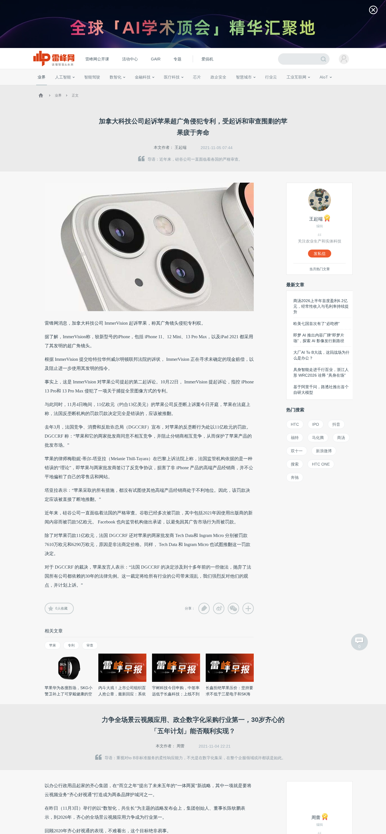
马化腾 (318, 437)
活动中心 (130, 59)
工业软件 (265, 87)
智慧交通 (228, 87)
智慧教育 (211, 87)
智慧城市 (244, 77)
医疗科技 (172, 77)
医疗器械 (161, 87)
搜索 (295, 464)
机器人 (333, 87)
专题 (177, 59)
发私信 (320, 253)
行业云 (271, 77)
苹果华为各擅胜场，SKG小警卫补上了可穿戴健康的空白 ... (68, 693)
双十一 (297, 451)
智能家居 (348, 87)
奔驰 (295, 477)
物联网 (301, 87)
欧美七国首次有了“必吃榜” (316, 323)
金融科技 (143, 77)
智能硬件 (317, 87)
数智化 (116, 77)
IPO (315, 424)
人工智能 (63, 77)
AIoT (324, 77)
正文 (75, 95)
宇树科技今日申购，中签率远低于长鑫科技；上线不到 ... (175, 693)
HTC (295, 424)
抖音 (336, 424)
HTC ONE (321, 464)
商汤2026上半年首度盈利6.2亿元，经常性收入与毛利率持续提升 (321, 306)
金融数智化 (96, 87)
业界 (41, 77)
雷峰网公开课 (97, 59)
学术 (58, 87)
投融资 (145, 87)
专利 (71, 645)
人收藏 (61, 608)
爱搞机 (207, 59)
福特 (295, 437)
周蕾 (181, 746)
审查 (89, 645)
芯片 (197, 77)
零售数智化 (75, 87)
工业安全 (282, 87)
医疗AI (131, 87)
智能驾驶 (92, 77)
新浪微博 (324, 451)
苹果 (52, 645)
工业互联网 (296, 77)
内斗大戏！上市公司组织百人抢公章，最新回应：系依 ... (122, 693)
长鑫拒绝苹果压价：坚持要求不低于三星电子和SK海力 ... (229, 693)
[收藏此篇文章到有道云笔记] (204, 608)
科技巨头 (120, 87)
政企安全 (218, 77)
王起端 (181, 147)
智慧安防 (193, 87)
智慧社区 (246, 87)
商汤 (341, 437)
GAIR (156, 59)
